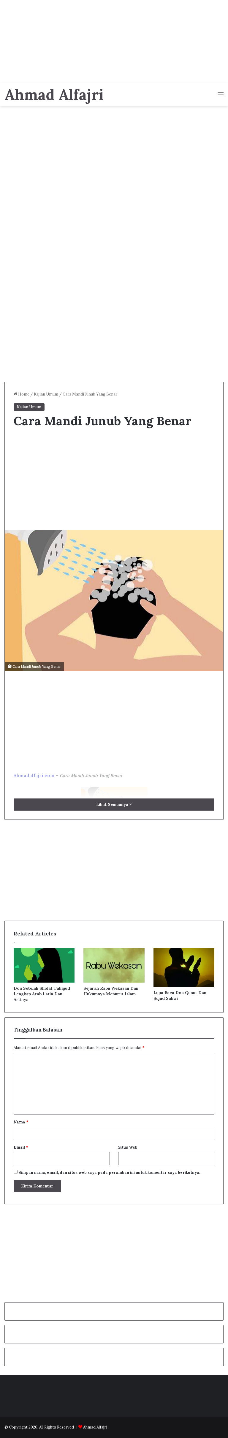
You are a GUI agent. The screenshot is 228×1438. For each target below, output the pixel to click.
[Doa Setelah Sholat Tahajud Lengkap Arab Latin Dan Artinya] (44, 965)
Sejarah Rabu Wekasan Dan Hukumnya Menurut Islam (110, 991)
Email (21, 1147)
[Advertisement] (114, 41)
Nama (21, 1122)
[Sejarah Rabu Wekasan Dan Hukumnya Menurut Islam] (113, 965)
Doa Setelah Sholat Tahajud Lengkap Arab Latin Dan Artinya (42, 994)
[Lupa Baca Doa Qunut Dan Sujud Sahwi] (183, 967)
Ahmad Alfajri (95, 1427)
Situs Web (127, 1147)
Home (23, 394)
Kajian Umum (46, 394)
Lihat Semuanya (112, 804)
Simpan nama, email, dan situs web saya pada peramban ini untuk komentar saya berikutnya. (109, 1172)
